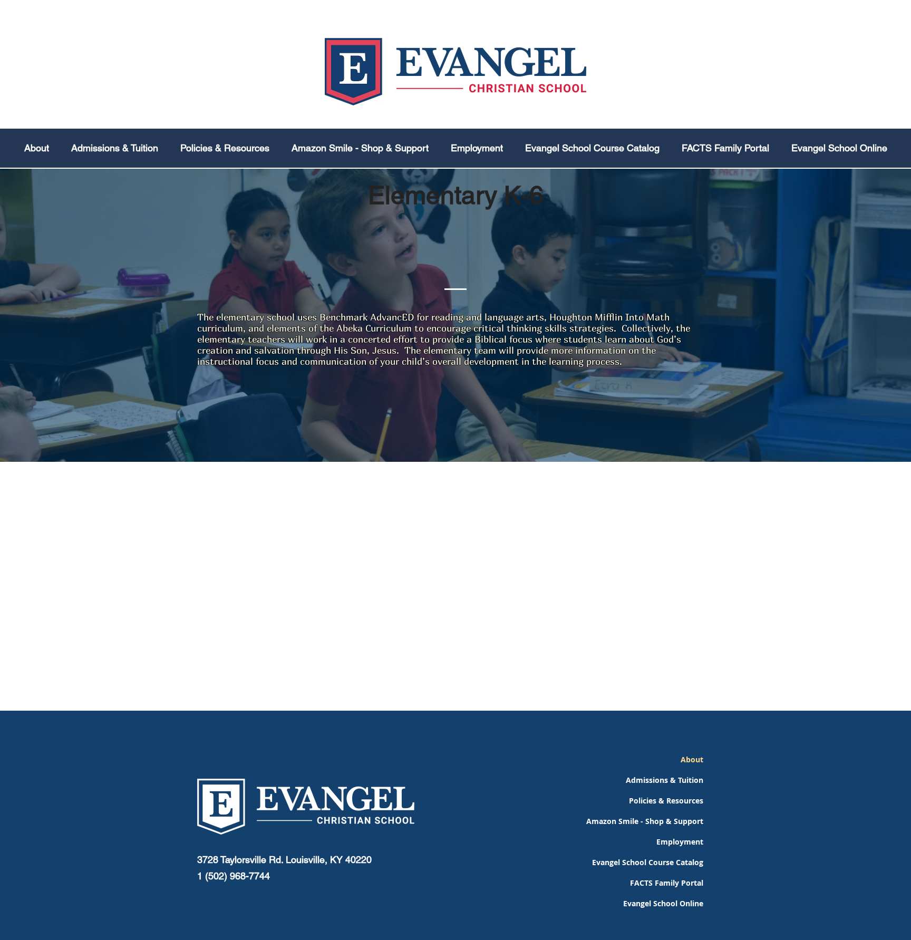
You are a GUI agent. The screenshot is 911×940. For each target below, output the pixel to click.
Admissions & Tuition (664, 780)
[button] (224, 148)
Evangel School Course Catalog (659, 862)
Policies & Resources (666, 801)
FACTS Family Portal (666, 883)
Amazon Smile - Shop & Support (659, 821)
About (692, 759)
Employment (679, 842)
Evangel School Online (663, 903)
